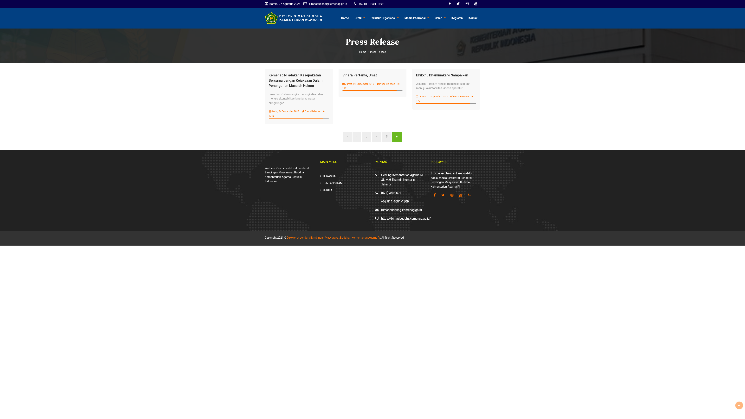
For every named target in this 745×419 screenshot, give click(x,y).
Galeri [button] (439, 18)
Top (739, 405)
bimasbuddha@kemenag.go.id (327, 4)
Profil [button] (358, 18)
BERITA (327, 190)
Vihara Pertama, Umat (359, 75)
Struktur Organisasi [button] (383, 18)
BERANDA (329, 176)
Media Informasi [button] (415, 18)
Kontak (473, 18)
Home (345, 18)
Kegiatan (457, 18)
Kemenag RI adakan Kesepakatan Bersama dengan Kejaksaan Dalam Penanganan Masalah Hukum (295, 80)
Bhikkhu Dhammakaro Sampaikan (442, 75)
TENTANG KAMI (333, 183)
